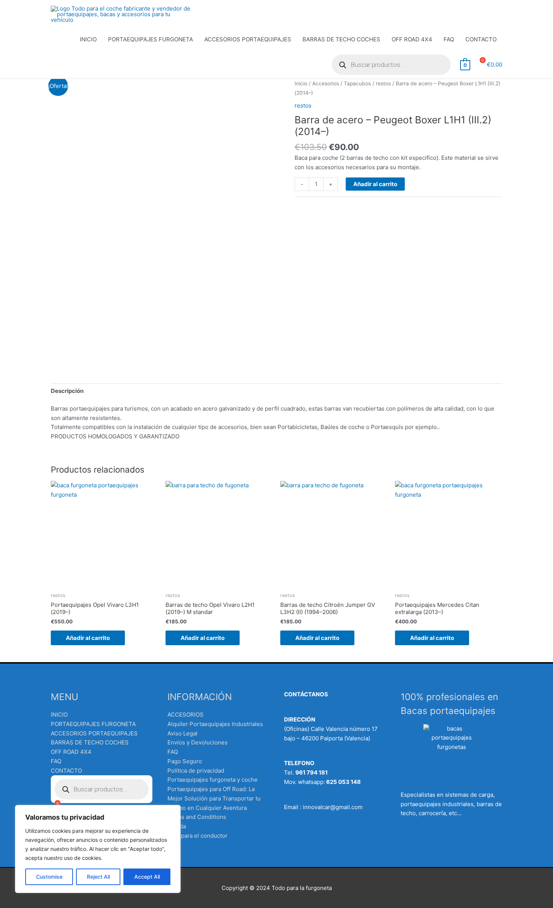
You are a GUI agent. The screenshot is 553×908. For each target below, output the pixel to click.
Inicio (301, 83)
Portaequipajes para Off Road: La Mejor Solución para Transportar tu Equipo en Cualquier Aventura (214, 798)
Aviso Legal (182, 733)
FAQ (449, 39)
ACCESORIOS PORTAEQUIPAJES (247, 39)
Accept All (147, 876)
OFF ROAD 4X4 (412, 39)
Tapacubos (357, 83)
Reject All (98, 876)
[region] (98, 849)
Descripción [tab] (67, 390)
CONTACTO (481, 39)
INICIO (88, 39)
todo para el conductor (197, 835)
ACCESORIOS (185, 714)
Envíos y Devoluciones (197, 742)
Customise (49, 876)
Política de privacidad (195, 770)
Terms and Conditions (196, 816)
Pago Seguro (184, 761)
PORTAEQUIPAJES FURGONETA (150, 39)
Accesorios (325, 83)
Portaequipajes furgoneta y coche (212, 779)
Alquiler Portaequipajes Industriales (215, 724)
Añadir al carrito (375, 184)
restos (383, 83)
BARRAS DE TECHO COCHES (341, 39)
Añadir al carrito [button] (88, 637)
